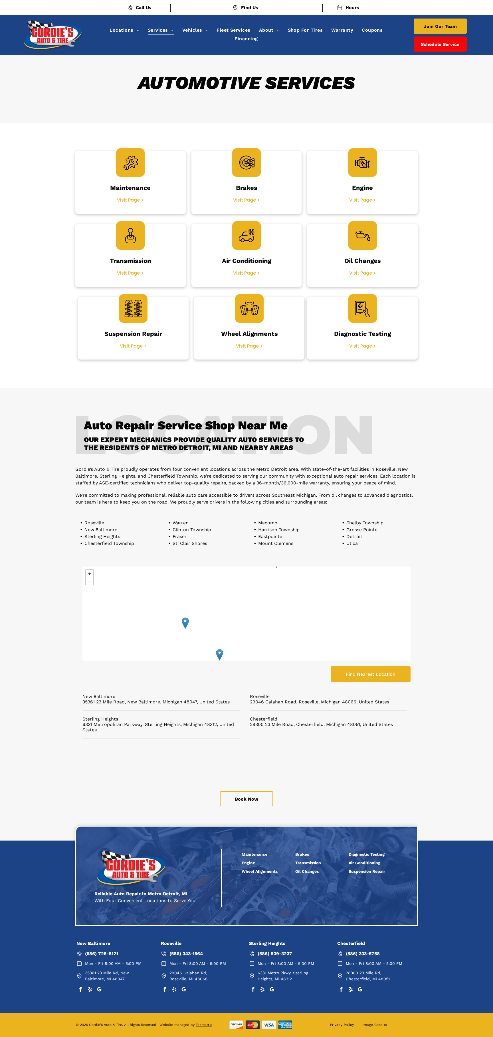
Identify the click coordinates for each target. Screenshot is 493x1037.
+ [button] (89, 573)
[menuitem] (124, 30)
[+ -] (246, 614)
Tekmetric (204, 1025)
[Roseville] (219, 655)
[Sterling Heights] (185, 623)
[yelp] (90, 990)
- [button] (89, 581)
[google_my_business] (99, 990)
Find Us (249, 7)
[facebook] (80, 990)
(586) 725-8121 (101, 953)
